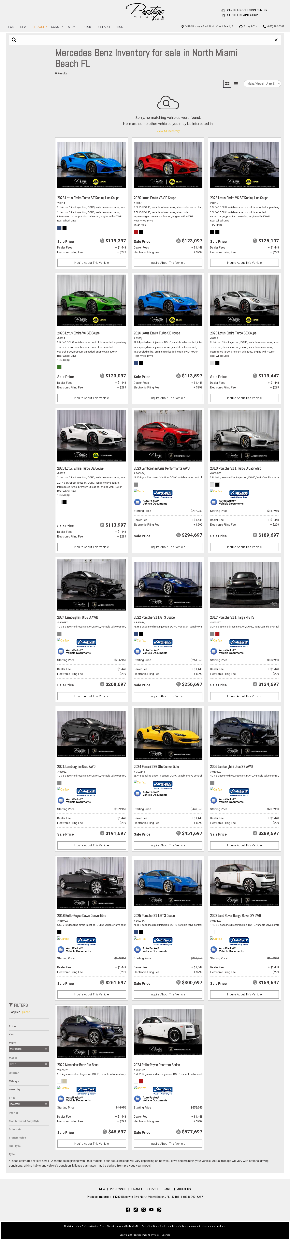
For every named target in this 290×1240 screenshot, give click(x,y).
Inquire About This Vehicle (91, 263)
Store (88, 27)
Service (73, 27)
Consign (57, 27)
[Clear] (26, 1012)
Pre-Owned (39, 27)
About (120, 27)
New (23, 27)
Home (12, 27)
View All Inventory (168, 131)
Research (104, 27)
